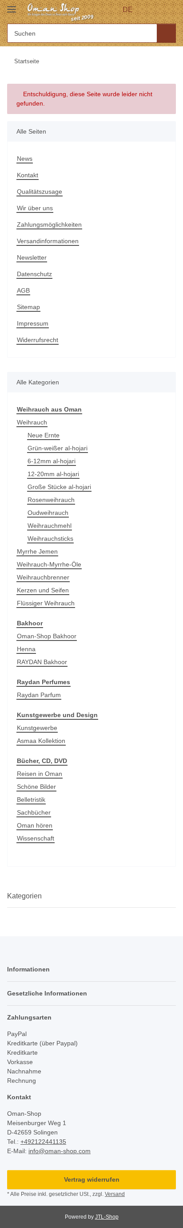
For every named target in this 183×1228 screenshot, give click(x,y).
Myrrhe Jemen (37, 551)
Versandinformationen (48, 241)
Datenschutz (34, 273)
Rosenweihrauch (51, 499)
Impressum (32, 323)
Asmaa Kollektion (41, 740)
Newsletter (32, 257)
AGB (23, 290)
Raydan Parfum (39, 694)
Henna (26, 649)
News (24, 158)
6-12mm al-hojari (52, 461)
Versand (115, 1194)
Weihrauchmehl (50, 525)
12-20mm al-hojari (53, 473)
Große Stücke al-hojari (59, 486)
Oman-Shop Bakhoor (46, 636)
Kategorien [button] (24, 896)
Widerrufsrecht (37, 339)
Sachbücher (34, 812)
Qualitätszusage (39, 191)
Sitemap (28, 306)
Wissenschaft (35, 838)
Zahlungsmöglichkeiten (49, 224)
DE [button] (128, 9)
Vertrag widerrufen (91, 1179)
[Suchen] (166, 33)
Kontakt (27, 175)
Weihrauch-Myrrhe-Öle (49, 564)
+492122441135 (43, 1141)
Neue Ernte (44, 435)
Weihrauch (32, 422)
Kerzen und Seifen (43, 590)
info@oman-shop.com (59, 1151)
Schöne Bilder (36, 786)
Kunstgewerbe (37, 727)
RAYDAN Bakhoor (42, 661)
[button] (152, 10)
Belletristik (31, 799)
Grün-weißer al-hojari (58, 448)
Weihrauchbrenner (43, 577)
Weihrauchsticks (50, 538)
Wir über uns (35, 208)
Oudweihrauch (48, 512)
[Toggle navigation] (11, 5)
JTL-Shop (107, 1217)
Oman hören (34, 825)
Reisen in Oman (39, 773)
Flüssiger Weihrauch (46, 603)
